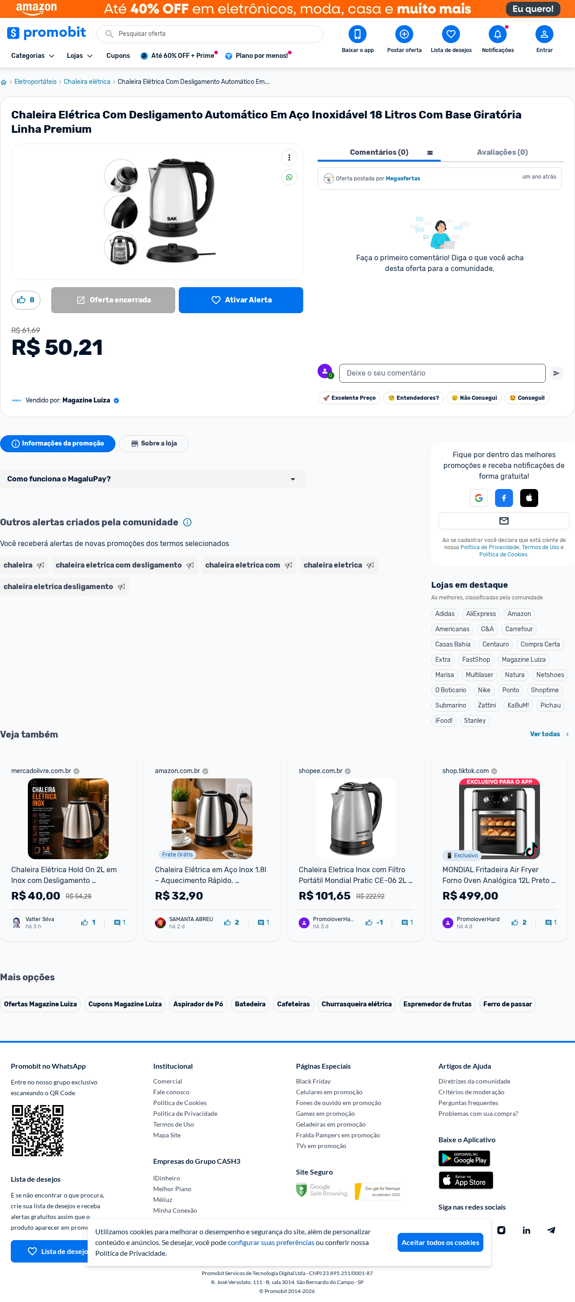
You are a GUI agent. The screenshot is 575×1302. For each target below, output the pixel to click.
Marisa (444, 675)
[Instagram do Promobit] (501, 1230)
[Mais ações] (289, 157)
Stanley (475, 721)
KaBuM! (518, 705)
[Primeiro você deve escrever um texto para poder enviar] (556, 373)
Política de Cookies (503, 554)
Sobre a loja (159, 443)
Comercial (167, 1081)
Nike (484, 690)
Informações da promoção (63, 443)
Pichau (550, 705)
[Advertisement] (172, 634)
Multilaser (479, 675)
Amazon (519, 614)
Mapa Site (167, 1135)
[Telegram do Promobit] (551, 1230)
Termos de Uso (540, 547)
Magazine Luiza (524, 660)
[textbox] (442, 373)
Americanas (452, 629)
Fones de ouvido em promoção (338, 1102)
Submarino (450, 705)
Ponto (510, 690)
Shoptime (545, 690)
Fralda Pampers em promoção (338, 1135)
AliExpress (481, 614)
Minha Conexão (175, 1210)
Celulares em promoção (329, 1092)
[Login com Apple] (529, 498)
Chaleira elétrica (87, 82)
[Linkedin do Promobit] (526, 1230)
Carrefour (519, 629)
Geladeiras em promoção (331, 1124)
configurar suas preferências (271, 1242)
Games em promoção (325, 1113)
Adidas (445, 614)
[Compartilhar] (289, 177)
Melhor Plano (172, 1189)
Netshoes (550, 675)
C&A (487, 629)
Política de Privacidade (489, 547)
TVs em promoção (321, 1145)
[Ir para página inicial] (7, 82)
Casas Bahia (453, 644)
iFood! (443, 721)
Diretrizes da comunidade (474, 1081)
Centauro (495, 644)
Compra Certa (540, 644)
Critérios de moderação (471, 1092)
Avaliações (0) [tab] (502, 152)
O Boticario (450, 690)
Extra (443, 660)
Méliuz (162, 1199)
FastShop (476, 660)
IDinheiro (166, 1178)
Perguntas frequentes (468, 1102)
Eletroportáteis (35, 82)
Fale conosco (171, 1092)
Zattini (487, 705)
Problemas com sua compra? (478, 1113)
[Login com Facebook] (504, 498)
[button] (473, 498)
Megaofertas (404, 178)
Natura (515, 675)
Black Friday (313, 1081)
